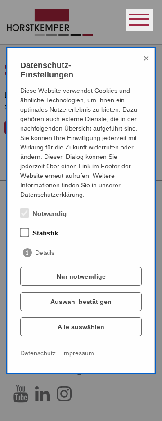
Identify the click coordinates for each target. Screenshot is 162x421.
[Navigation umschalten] (139, 20)
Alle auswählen (81, 326)
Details (44, 252)
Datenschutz (38, 353)
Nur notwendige (81, 276)
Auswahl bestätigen (81, 301)
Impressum (78, 353)
